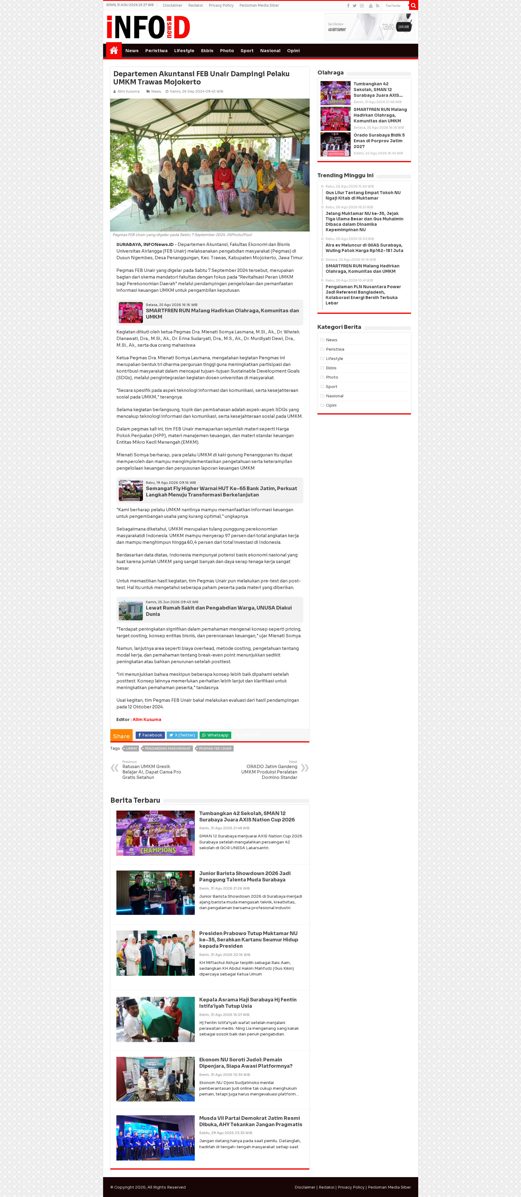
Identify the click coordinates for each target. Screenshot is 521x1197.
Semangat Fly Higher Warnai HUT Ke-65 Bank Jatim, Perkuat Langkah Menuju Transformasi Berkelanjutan (221, 491)
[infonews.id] (148, 26)
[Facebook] (348, 5)
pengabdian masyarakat (168, 748)
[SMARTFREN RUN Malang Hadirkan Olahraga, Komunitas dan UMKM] (335, 119)
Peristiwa (156, 50)
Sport (247, 50)
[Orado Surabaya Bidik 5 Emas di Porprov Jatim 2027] (335, 144)
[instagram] (361, 5)
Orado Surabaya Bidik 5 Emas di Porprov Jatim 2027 (379, 141)
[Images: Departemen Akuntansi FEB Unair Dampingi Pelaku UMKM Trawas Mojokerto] (210, 164)
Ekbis (207, 50)
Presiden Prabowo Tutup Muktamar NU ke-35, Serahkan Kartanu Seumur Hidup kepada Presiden (248, 939)
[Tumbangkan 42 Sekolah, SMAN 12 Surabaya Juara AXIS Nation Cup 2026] (335, 93)
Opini (293, 50)
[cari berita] (413, 5)
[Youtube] (370, 5)
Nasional (270, 50)
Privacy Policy (221, 5)
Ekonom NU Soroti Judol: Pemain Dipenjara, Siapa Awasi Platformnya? (245, 1063)
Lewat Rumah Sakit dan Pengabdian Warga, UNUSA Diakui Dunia (219, 611)
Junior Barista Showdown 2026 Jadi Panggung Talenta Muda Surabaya (245, 876)
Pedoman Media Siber (259, 5)
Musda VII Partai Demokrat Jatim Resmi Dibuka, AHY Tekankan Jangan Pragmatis (250, 1121)
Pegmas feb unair (215, 748)
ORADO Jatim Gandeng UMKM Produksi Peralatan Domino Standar (269, 770)
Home (114, 50)
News (132, 50)
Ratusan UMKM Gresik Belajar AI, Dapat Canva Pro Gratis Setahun (151, 770)
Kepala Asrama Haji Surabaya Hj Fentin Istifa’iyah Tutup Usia (248, 1003)
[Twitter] (354, 5)
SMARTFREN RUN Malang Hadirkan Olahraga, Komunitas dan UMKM (222, 313)
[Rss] (377, 5)
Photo (227, 50)
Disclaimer (172, 5)
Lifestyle (184, 50)
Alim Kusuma (147, 719)
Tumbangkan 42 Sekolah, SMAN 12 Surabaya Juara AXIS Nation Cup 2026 (247, 816)
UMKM (131, 748)
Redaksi (195, 5)
